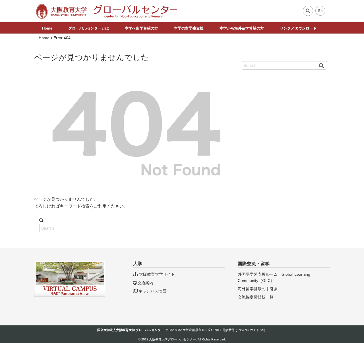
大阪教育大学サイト (157, 274)
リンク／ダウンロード (298, 28)
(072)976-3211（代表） (251, 330)
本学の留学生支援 (189, 28)
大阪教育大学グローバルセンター (172, 339)
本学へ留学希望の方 (141, 28)
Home (47, 28)
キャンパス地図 (152, 291)
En (320, 11)
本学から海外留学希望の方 (242, 28)
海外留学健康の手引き (258, 288)
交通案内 (145, 283)
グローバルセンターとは (88, 28)
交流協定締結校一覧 (256, 297)
